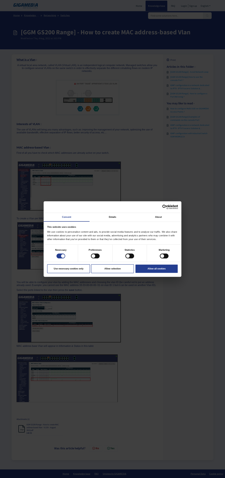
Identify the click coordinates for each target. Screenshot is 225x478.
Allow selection (112, 268)
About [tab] (158, 217)
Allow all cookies (157, 268)
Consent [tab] (66, 217)
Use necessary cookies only (68, 268)
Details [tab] (112, 217)
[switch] (95, 255)
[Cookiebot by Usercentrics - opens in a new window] (164, 207)
